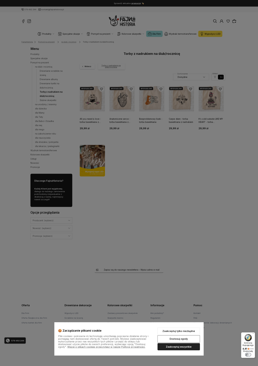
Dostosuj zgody (179, 338)
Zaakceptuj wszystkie (179, 346)
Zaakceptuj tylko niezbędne (178, 331)
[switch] (248, 354)
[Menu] (253, 334)
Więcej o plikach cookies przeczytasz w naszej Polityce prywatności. (106, 346)
